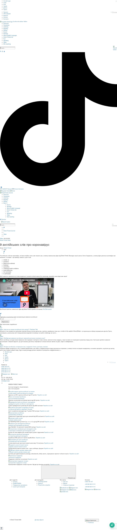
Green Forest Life (8, 37)
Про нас (65, 481)
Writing (5, 30)
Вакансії (5, 15)
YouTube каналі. (47, 309)
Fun (4, 39)
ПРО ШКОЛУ (7, 14)
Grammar (6, 23)
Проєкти (5, 12)
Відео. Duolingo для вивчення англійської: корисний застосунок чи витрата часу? (22, 338)
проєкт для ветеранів (19, 487)
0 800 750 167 (5, 366)
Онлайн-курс (7, 1)
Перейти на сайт (42, 395)
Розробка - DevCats (15, 523)
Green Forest (7, 248)
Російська (91, 522)
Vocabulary (6, 25)
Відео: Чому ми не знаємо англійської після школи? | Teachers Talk (19, 329)
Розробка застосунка (15, 524)
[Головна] (4, 227)
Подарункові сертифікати (20, 485)
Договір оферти (39, 520)
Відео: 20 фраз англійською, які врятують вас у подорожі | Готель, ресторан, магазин (24, 346)
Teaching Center (42, 481)
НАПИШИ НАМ (5, 381)
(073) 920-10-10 (5, 372)
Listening (5, 27)
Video (5, 42)
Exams (5, 32)
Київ (4, 4)
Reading (5, 28)
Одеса (5, 9)
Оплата (5, 17)
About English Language (10, 35)
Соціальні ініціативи (68, 485)
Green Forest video (5, 240)
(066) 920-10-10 (5, 368)
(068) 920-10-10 (5, 370)
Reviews (5, 33)
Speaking (5, 40)
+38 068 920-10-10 (90, 487)
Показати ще (71, 478)
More (5, 203)
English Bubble (17, 483)
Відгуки (65, 483)
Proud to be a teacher (44, 485)
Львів (4, 2)
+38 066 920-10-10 (90, 484)
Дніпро (5, 8)
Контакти (5, 19)
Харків (5, 6)
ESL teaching (7, 44)
